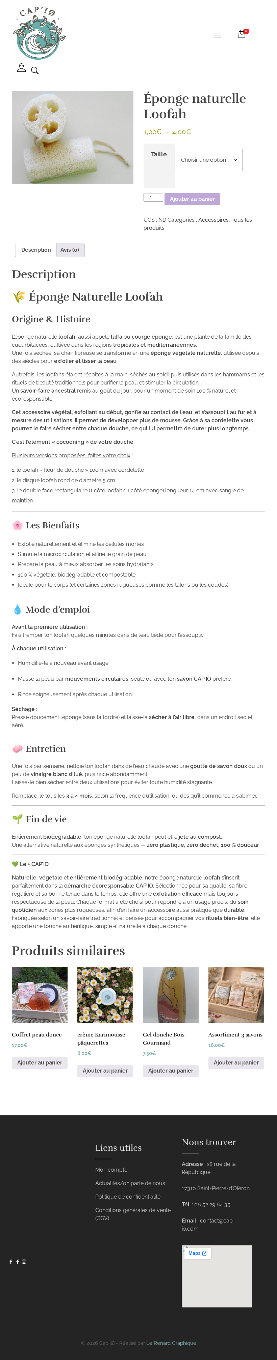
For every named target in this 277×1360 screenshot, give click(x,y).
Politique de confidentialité (127, 1197)
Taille (159, 154)
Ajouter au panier (192, 199)
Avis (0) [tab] (69, 250)
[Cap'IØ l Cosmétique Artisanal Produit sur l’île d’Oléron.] (39, 34)
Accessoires (213, 220)
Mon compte (111, 1170)
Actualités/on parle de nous (130, 1183)
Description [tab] (36, 250)
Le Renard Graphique (171, 1343)
